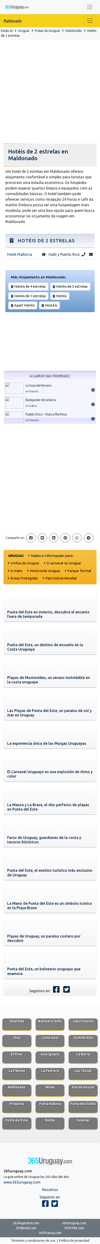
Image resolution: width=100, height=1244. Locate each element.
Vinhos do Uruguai (24, 563)
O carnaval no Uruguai (64, 563)
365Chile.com (74, 1228)
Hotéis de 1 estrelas (30, 296)
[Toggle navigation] (89, 7)
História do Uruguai (45, 571)
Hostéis (51, 305)
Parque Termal (79, 571)
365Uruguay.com (74, 1223)
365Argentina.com (26, 1223)
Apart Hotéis (24, 305)
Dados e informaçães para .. (53, 556)
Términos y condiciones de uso (33, 1240)
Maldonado (13, 20)
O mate (16, 571)
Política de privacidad (74, 1240)
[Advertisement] (50, 92)
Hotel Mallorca (19, 254)
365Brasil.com (26, 1228)
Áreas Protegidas (24, 578)
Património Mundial (61, 578)
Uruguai (23, 31)
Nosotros (50, 1189)
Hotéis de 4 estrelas (30, 286)
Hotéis (61, 296)
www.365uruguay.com (21, 1182)
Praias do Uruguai (47, 31)
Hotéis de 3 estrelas (72, 286)
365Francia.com (50, 1233)
